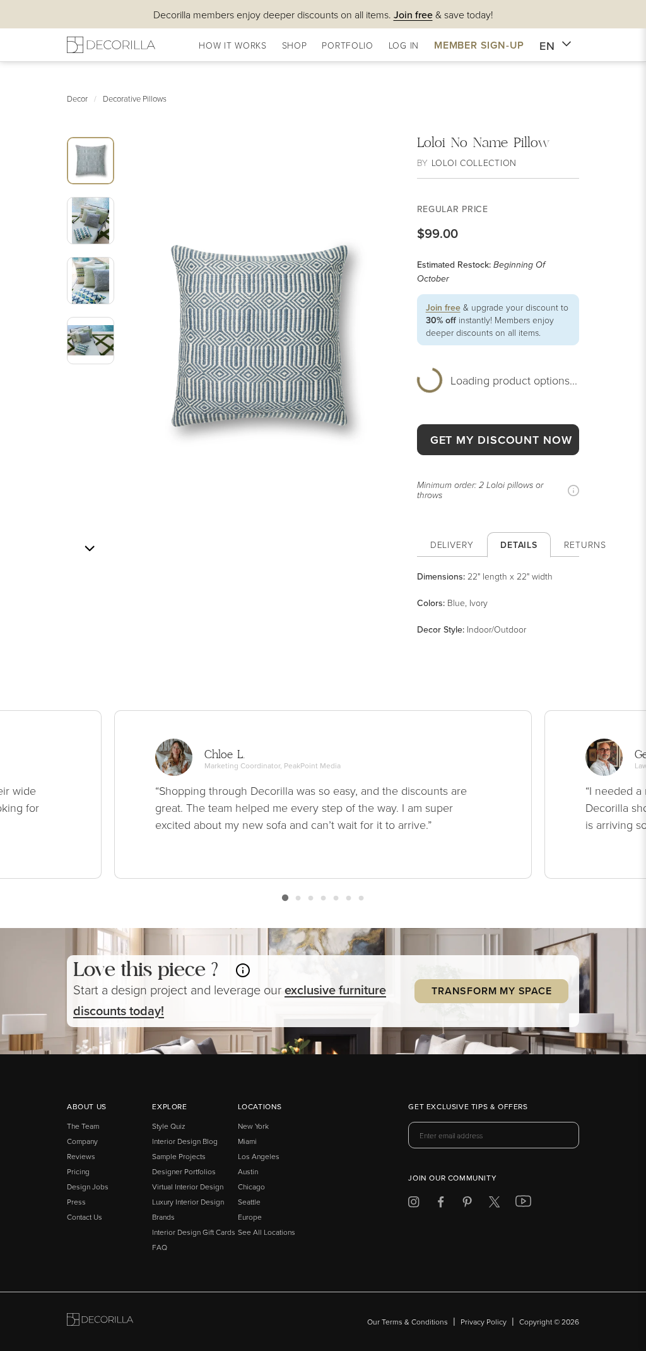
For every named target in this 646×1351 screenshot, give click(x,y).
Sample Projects (179, 1156)
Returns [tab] (585, 545)
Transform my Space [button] (491, 991)
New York (253, 1126)
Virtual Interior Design (187, 1186)
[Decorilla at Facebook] (440, 1204)
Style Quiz (168, 1126)
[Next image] (90, 549)
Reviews (81, 1156)
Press (76, 1201)
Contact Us (84, 1216)
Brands (163, 1216)
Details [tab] (518, 545)
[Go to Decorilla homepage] (100, 1321)
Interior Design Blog (185, 1141)
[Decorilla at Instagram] (413, 1204)
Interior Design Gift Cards (193, 1232)
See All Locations (266, 1232)
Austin (248, 1171)
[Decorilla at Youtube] (523, 1204)
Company (82, 1141)
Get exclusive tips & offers (467, 1107)
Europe (250, 1216)
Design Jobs (88, 1186)
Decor (77, 98)
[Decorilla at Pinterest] (467, 1204)
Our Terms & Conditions (407, 1321)
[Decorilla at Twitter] (494, 1204)
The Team (83, 1126)
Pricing (78, 1171)
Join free (443, 307)
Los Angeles (258, 1156)
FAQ (159, 1247)
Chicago (251, 1186)
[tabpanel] (498, 602)
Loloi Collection (474, 163)
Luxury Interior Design (188, 1201)
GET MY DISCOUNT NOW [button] (501, 440)
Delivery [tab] (452, 545)
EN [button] (547, 46)
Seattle (249, 1201)
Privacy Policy (484, 1321)
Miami (247, 1141)
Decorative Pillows (135, 98)
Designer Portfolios (184, 1171)
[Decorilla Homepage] (111, 44)
